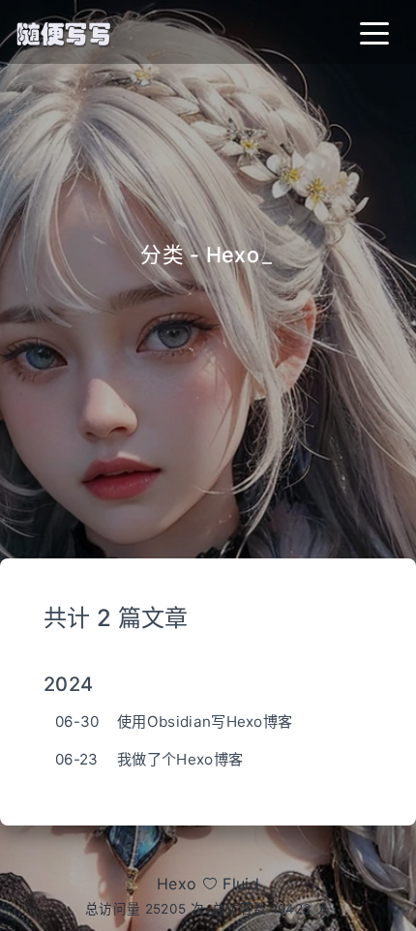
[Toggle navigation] (374, 31)
